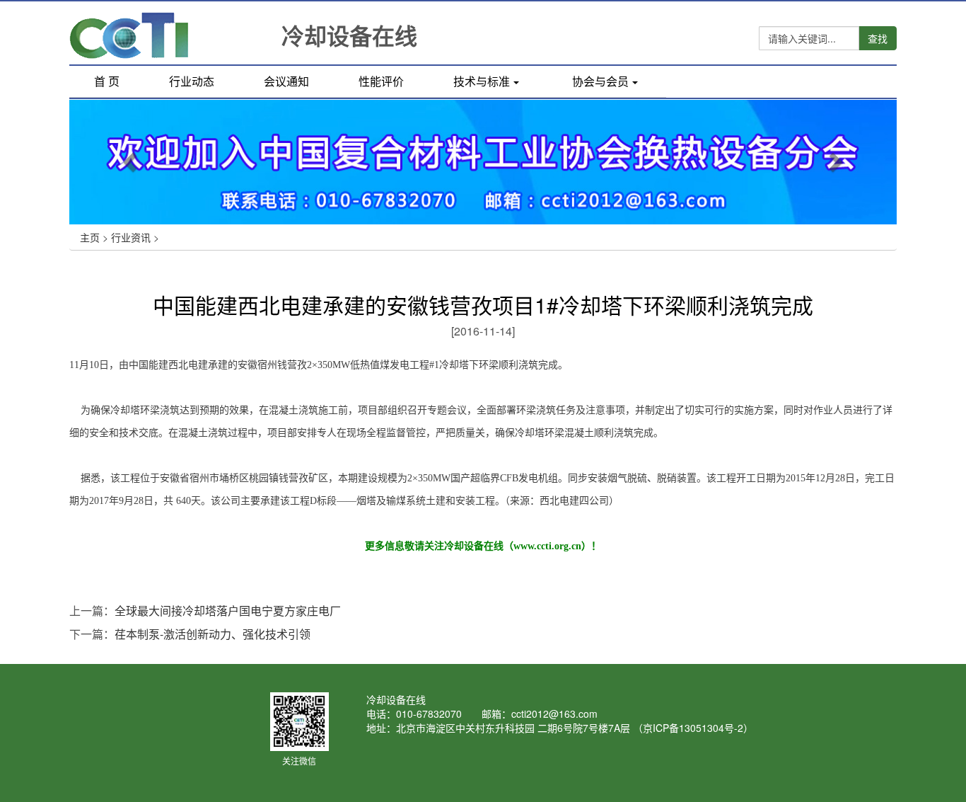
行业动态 (191, 81)
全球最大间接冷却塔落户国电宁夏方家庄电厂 (228, 610)
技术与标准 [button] (481, 81)
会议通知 (286, 81)
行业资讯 (131, 237)
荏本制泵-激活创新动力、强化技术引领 (212, 634)
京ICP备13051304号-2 (693, 728)
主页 (90, 237)
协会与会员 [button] (600, 81)
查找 (878, 38)
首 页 (119, 83)
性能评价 (381, 81)
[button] (131, 161)
